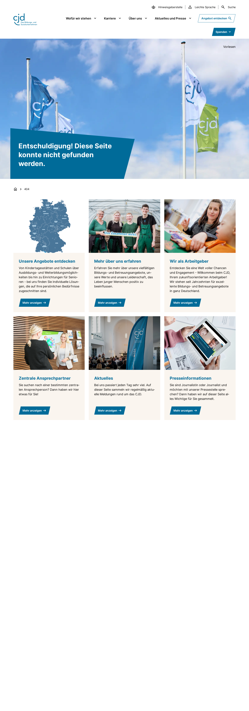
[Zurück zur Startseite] (15, 189)
